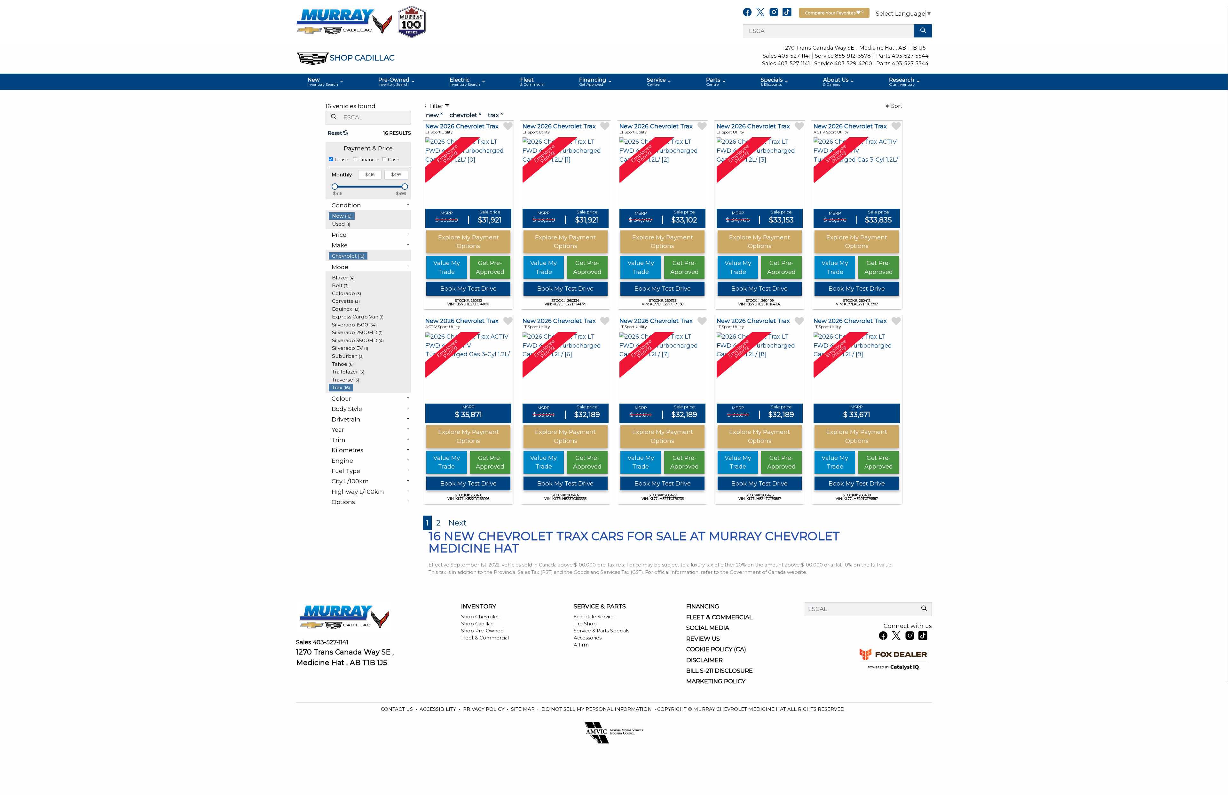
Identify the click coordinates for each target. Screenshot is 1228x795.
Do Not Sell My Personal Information (597, 709)
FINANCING (702, 606)
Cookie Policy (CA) (716, 649)
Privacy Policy (484, 709)
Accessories (588, 638)
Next (457, 522)
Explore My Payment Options (468, 242)
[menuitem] (370, 216)
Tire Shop (585, 624)
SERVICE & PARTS (600, 606)
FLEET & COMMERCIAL (719, 617)
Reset (335, 133)
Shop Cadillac (477, 624)
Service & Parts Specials (601, 631)
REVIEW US (703, 639)
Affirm (581, 645)
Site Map (523, 709)
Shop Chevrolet (480, 617)
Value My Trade (446, 267)
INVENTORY (478, 606)
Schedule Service (594, 617)
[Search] (923, 30)
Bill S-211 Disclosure (719, 671)
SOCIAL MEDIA (707, 628)
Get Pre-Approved (490, 267)
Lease (342, 160)
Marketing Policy (715, 681)
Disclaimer (704, 660)
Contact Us (397, 709)
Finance (368, 160)
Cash (393, 160)
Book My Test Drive (468, 288)
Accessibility (438, 709)
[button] (325, 82)
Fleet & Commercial (485, 638)
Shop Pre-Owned (482, 631)
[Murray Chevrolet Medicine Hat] (344, 21)
